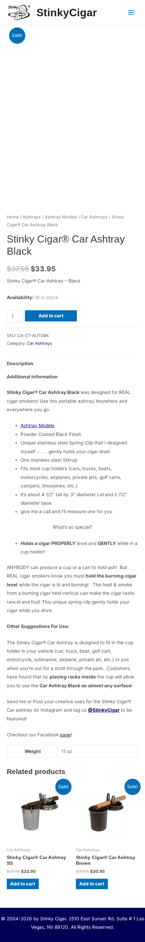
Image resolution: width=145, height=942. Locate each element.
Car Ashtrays (94, 216)
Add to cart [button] (22, 883)
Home (13, 216)
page (65, 734)
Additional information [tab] (32, 376)
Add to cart (50, 315)
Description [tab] (20, 363)
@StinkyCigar (104, 710)
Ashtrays (32, 216)
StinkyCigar (66, 12)
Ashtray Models (61, 216)
